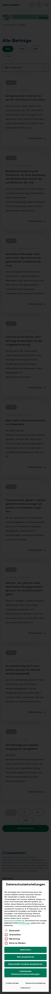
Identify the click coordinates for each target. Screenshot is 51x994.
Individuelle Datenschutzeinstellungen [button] (25, 972)
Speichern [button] (25, 950)
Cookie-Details (12, 983)
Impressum (25, 988)
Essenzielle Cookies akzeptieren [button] (25, 964)
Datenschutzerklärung (14, 921)
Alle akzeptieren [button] (25, 957)
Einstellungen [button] (24, 923)
